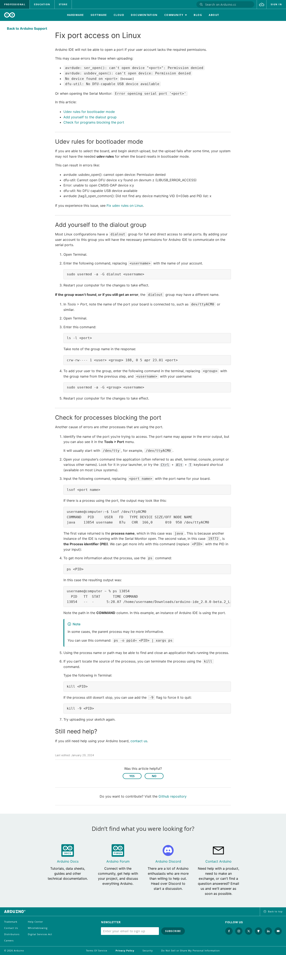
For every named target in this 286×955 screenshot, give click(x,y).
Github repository (172, 796)
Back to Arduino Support (27, 28)
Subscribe (173, 931)
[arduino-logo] (9, 15)
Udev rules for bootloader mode (89, 112)
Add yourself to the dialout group (90, 117)
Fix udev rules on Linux (125, 205)
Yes (132, 776)
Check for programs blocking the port (93, 122)
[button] (261, 4)
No (154, 776)
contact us (138, 741)
